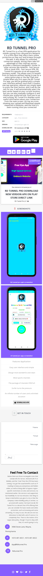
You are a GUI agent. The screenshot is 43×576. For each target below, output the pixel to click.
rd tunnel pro (25, 187)
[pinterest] (14, 152)
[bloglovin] (17, 572)
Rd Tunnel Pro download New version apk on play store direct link (21, 194)
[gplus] (24, 152)
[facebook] (30, 572)
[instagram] (19, 152)
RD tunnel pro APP (20, 128)
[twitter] (28, 152)
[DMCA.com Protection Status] (37, 1)
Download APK (23, 402)
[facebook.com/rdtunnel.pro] (33, 151)
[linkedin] (9, 152)
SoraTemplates (21, 568)
